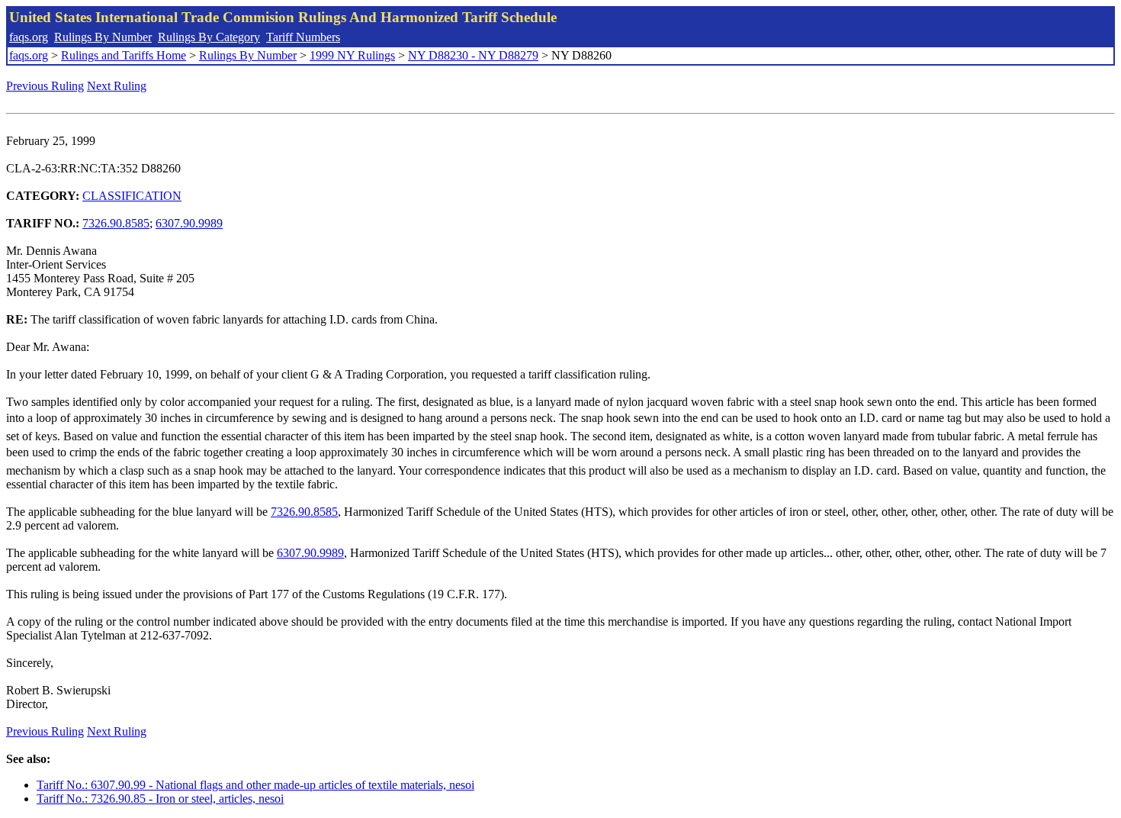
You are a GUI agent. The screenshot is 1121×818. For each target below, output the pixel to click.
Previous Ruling (45, 85)
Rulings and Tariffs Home (123, 55)
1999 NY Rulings (352, 55)
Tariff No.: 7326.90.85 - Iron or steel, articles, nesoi (160, 798)
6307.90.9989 (189, 223)
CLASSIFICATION (131, 195)
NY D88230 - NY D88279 (473, 55)
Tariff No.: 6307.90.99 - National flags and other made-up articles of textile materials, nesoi (255, 784)
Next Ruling (116, 85)
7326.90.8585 (115, 223)
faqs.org (28, 37)
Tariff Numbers (303, 37)
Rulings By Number (103, 37)
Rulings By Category (209, 37)
